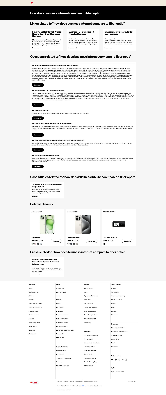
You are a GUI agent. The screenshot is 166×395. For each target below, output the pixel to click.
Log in (85, 292)
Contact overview (61, 350)
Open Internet (61, 390)
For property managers (90, 350)
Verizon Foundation (116, 299)
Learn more (35, 48)
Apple (58, 296)
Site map (59, 381)
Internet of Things (33, 311)
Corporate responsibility (118, 296)
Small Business (33, 326)
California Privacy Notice (90, 381)
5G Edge (31, 318)
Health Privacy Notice (63, 385)
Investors (113, 311)
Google (58, 303)
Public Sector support (90, 318)
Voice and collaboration (35, 303)
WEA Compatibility (116, 335)
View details (55, 241)
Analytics (68, 390)
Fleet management (34, 315)
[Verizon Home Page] (34, 382)
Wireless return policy (90, 358)
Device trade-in (88, 354)
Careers (113, 303)
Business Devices (61, 292)
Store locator (87, 299)
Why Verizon (114, 315)
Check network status (90, 311)
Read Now (35, 196)
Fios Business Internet (62, 318)
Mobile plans (59, 307)
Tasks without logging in (90, 307)
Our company (115, 292)
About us (113, 288)
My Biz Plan (59, 311)
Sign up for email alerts (117, 371)
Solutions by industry (34, 322)
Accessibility (87, 322)
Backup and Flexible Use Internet (65, 330)
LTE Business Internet (62, 326)
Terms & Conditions (68, 381)
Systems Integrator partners (91, 343)
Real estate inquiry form (62, 365)
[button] (83, 65)
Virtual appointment (61, 362)
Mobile (31, 288)
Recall (113, 343)
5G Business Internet (62, 322)
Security (31, 299)
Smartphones (60, 288)
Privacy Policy (78, 381)
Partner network (88, 339)
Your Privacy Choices (76, 385)
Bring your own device (62, 315)
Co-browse (114, 346)
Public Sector (32, 334)
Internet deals (60, 337)
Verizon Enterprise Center (91, 315)
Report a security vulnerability (119, 331)
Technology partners (89, 346)
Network (31, 296)
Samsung (59, 299)
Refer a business (88, 365)
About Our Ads (98, 385)
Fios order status (88, 303)
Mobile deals (59, 334)
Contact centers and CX (35, 307)
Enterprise (32, 330)
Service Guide (115, 339)
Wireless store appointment (63, 358)
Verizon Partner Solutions (91, 335)
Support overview (88, 288)
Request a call (60, 354)
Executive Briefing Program (91, 362)
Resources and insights (117, 327)
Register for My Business (91, 296)
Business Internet (33, 292)
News (112, 307)
